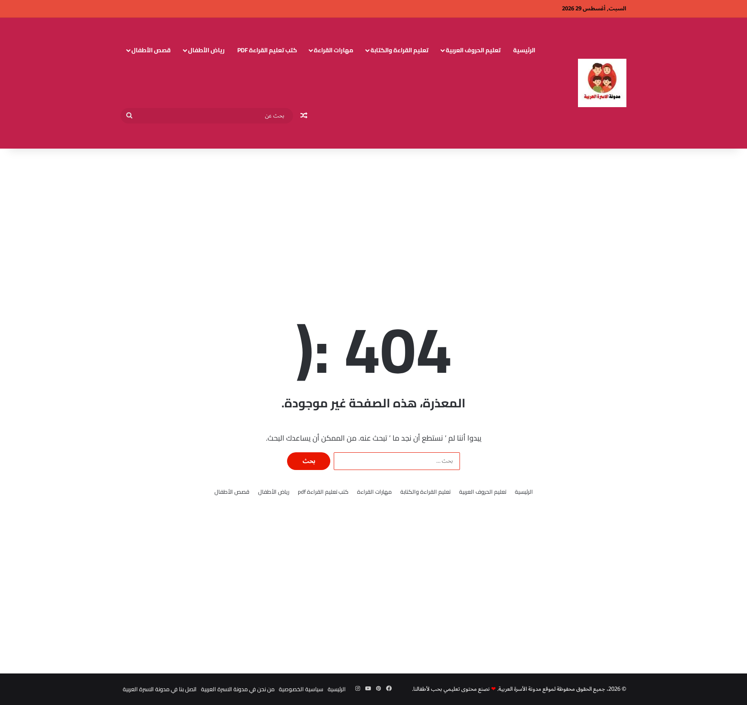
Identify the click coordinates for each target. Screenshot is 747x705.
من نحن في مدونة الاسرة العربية (238, 689)
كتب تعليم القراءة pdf (267, 50)
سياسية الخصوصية (301, 689)
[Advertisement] (373, 217)
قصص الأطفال (151, 50)
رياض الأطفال (206, 50)
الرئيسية (524, 50)
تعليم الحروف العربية (473, 50)
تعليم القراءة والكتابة (399, 50)
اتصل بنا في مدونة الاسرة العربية (160, 689)
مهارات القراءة (333, 50)
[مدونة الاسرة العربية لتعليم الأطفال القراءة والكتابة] (602, 83)
